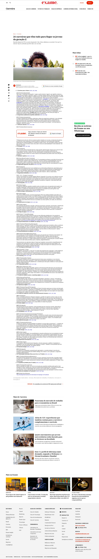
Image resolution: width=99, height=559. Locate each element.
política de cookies (26, 556)
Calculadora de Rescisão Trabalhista (35, 528)
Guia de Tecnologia (35, 514)
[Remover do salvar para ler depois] (9, 101)
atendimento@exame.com (82, 533)
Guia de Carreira (31, 9)
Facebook (77, 519)
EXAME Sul (47, 517)
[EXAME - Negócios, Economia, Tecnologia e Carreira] (49, 2)
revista (64, 512)
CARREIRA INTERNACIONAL (70, 9)
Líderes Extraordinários (51, 531)
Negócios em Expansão (51, 548)
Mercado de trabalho (40, 378)
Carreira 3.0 (65, 520)
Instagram (78, 516)
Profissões (51, 378)
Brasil (7, 521)
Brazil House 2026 (49, 514)
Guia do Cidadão (34, 512)
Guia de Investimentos (36, 517)
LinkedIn (77, 514)
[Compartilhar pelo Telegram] (9, 93)
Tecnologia (22, 522)
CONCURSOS (82, 9)
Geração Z (16, 379)
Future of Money (23, 525)
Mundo (21, 508)
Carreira (10, 8)
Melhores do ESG (49, 545)
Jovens (31, 378)
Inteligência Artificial (9, 535)
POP (20, 530)
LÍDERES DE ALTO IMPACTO (10, 518)
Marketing (21, 514)
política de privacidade (37, 556)
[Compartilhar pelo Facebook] (9, 87)
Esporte (21, 516)
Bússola (47, 520)
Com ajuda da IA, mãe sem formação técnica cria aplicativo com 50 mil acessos (83, 65)
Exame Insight (9, 532)
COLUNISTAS (9, 545)
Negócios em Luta (49, 533)
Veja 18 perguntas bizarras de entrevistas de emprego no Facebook (32, 374)
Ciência (21, 527)
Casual (21, 511)
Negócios (8, 542)
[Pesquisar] (10, 3)
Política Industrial (49, 536)
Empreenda (65, 536)
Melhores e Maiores (50, 542)
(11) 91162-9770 (82, 527)
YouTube (77, 511)
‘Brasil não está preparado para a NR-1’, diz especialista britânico (82, 72)
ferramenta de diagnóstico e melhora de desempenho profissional (39, 220)
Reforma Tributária (50, 512)
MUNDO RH (90, 9)
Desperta (64, 523)
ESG (7, 529)
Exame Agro (22, 519)
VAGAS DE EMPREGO (56, 9)
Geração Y (58, 378)
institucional (9, 556)
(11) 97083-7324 (82, 547)
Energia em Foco (49, 525)
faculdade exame (67, 508)
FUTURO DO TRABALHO (44, 9)
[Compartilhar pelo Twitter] (9, 95)
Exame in (64, 518)
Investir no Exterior (50, 528)
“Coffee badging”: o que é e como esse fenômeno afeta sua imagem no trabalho (83, 58)
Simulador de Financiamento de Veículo (34, 538)
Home (14, 34)
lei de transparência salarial (51, 556)
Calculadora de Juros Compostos (35, 532)
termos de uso (17, 556)
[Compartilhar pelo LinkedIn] (9, 90)
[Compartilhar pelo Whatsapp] (9, 85)
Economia (8, 527)
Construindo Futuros (50, 522)
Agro (63, 534)
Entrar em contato (80, 525)
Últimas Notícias (10, 514)
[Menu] (7, 3)
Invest (7, 539)
